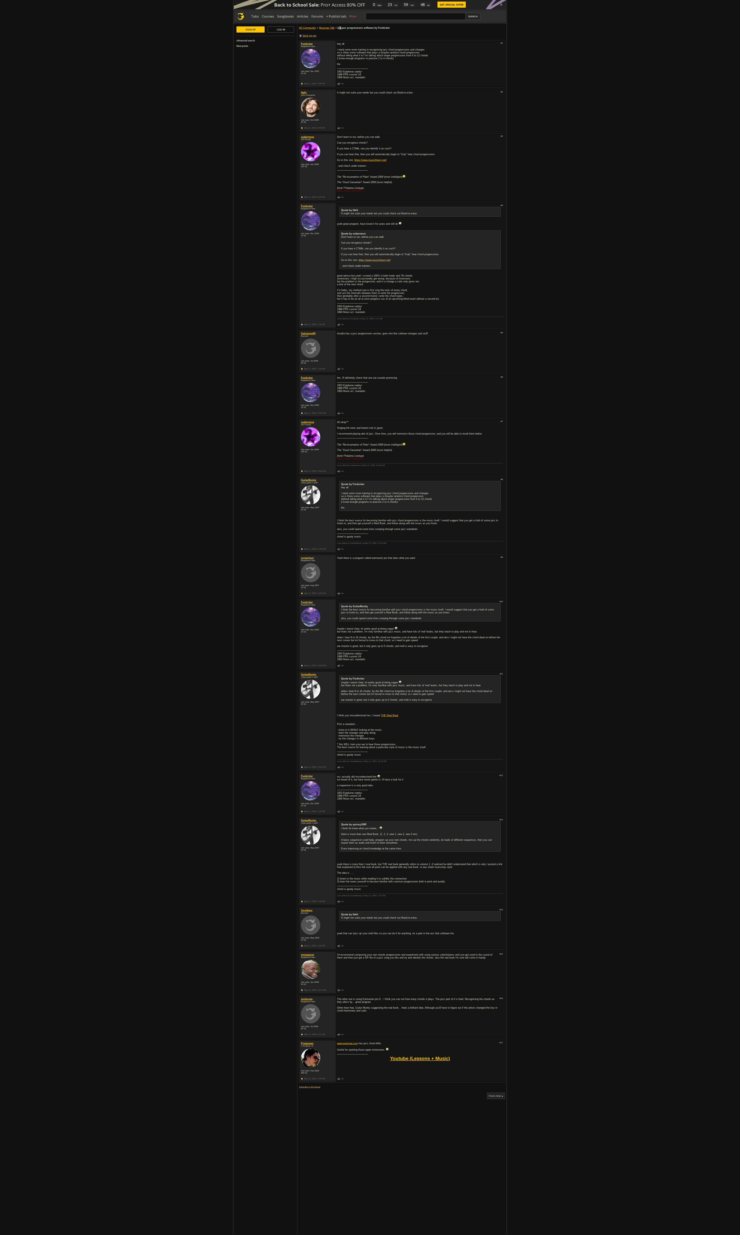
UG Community (307, 27)
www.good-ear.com (347, 1043)
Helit (303, 92)
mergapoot (307, 954)
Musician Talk (327, 27)
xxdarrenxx (307, 136)
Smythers (306, 910)
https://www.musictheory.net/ (370, 160)
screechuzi (307, 558)
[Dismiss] (501, 5)
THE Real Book (389, 715)
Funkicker (307, 43)
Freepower (307, 1043)
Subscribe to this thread (309, 1087)
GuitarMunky (308, 480)
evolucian (307, 999)
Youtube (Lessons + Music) (420, 1058)
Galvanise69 (308, 333)
